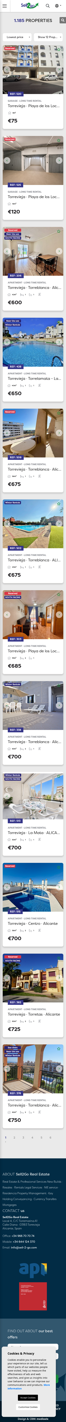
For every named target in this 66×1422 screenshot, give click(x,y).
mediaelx (42, 1419)
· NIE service (50, 1187)
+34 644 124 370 (24, 1242)
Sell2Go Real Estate (29, 6)
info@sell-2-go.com (24, 1247)
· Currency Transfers (44, 1199)
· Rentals (18, 1187)
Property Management (32, 1193)
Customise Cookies (28, 1407)
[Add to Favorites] (59, 49)
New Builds (54, 1181)
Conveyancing (22, 1199)
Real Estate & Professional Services (25, 1181)
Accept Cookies (28, 1397)
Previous (7, 69)
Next (59, 69)
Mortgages (10, 1205)
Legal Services (33, 1187)
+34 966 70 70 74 (23, 1236)
